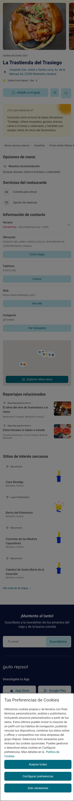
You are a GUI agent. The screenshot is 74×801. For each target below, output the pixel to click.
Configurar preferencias (38, 776)
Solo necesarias (38, 788)
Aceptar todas (38, 764)
